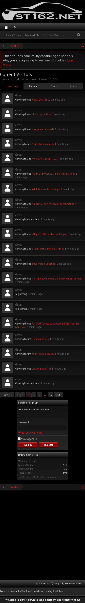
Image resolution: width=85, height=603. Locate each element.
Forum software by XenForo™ (17, 591)
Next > (58, 395)
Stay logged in (29, 439)
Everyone (13, 86)
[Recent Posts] (15, 27)
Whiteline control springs (46, 189)
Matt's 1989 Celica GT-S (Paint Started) (53, 173)
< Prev (4, 395)
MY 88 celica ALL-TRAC (44, 159)
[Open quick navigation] (82, 46)
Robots (73, 86)
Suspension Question (44, 263)
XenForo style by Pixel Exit (48, 591)
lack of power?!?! (41, 368)
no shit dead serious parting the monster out (56, 278)
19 (50, 395)
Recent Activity (32, 35)
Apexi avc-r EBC (40, 99)
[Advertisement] (42, 534)
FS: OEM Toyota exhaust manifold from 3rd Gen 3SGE (47, 325)
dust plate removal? (43, 129)
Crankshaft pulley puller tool (48, 249)
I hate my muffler (41, 114)
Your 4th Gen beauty (43, 144)
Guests (55, 86)
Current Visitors (13, 35)
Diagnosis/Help (40, 339)
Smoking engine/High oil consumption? (54, 204)
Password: (23, 422)
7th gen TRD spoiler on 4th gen (49, 234)
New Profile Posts (51, 35)
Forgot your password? (30, 432)
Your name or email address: (33, 409)
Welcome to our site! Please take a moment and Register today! (42, 599)
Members (34, 86)
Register (48, 445)
